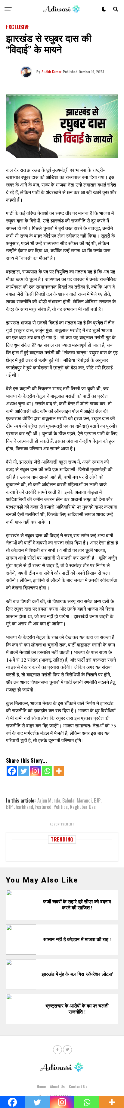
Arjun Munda (48, 800)
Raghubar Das (83, 806)
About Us (57, 1086)
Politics (61, 806)
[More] (59, 771)
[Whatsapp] (47, 771)
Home (41, 1086)
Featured (43, 806)
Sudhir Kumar (51, 71)
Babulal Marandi (77, 800)
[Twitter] (23, 771)
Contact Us (78, 1086)
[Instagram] (35, 771)
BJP (97, 800)
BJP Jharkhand (19, 806)
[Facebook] (12, 771)
